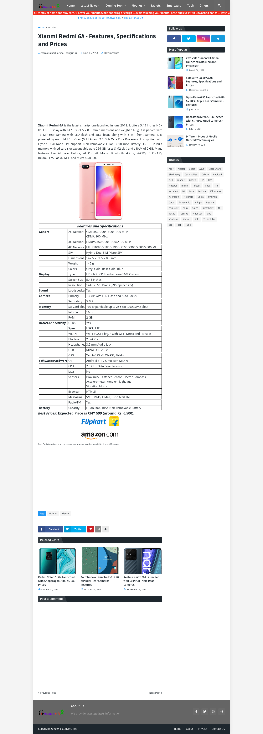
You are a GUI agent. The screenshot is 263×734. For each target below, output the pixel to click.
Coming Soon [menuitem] (114, 5)
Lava (191, 191)
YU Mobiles (209, 219)
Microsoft (174, 197)
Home (41, 27)
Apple (192, 169)
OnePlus (212, 197)
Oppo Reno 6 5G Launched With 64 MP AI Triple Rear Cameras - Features (205, 101)
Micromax (215, 191)
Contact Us (218, 729)
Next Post (154, 692)
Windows (173, 219)
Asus (201, 169)
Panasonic (184, 202)
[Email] (98, 529)
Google (192, 180)
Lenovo (202, 191)
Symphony (208, 208)
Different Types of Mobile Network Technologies (201, 138)
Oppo (171, 202)
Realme (210, 202)
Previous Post (48, 692)
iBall (179, 225)
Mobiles (52, 27)
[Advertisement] (100, 91)
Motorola (188, 197)
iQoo (188, 225)
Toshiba (184, 213)
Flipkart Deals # (126, 17)
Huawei (173, 185)
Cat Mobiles (191, 174)
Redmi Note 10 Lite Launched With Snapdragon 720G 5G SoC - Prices (57, 581)
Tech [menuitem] (190, 5)
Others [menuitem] (204, 5)
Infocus (197, 185)
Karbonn (173, 191)
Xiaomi (66, 513)
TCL (219, 208)
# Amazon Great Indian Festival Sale (93, 17)
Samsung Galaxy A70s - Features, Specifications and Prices (204, 81)
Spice (195, 208)
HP (202, 180)
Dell (171, 180)
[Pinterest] (90, 529)
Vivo (209, 213)
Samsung (173, 208)
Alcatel (181, 169)
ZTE (170, 225)
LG (183, 191)
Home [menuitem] (71, 5)
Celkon (205, 174)
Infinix (184, 185)
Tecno (172, 213)
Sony (185, 208)
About (189, 729)
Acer (171, 169)
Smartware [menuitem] (174, 5)
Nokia (201, 197)
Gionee (181, 180)
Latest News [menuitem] (88, 5)
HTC (210, 180)
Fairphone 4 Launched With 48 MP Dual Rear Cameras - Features (100, 581)
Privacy (202, 729)
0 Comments (111, 53)
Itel (216, 185)
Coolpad (217, 174)
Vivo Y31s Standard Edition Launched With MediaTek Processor (202, 62)
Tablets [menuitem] (156, 5)
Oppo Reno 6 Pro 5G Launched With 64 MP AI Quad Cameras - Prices (204, 120)
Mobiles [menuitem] (137, 5)
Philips (198, 202)
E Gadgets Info (68, 729)
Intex (207, 185)
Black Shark (215, 169)
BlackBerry (174, 174)
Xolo (197, 219)
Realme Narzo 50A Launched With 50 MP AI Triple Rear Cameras (141, 581)
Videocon (197, 213)
